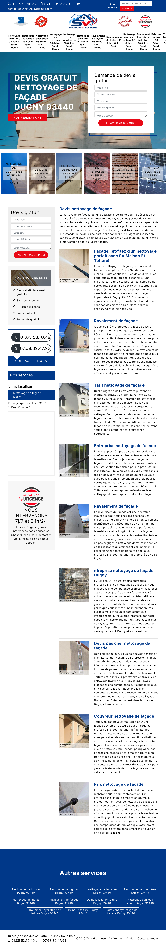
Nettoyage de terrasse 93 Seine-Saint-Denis (56, 41)
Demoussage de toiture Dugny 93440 (102, 901)
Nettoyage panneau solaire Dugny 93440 (140, 901)
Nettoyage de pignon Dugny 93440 (64, 891)
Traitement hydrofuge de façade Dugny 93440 (121, 911)
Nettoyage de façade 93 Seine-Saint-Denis (28, 41)
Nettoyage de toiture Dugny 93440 (26, 891)
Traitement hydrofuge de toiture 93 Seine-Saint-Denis (143, 41)
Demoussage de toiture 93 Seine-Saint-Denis (114, 41)
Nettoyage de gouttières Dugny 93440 (140, 891)
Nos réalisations (27, 117)
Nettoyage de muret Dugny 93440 (26, 901)
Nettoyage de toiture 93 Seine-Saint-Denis (14, 41)
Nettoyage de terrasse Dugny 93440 (102, 891)
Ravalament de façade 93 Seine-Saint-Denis (98, 41)
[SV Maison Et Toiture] (83, 21)
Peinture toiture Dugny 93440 (83, 911)
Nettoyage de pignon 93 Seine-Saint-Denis (42, 41)
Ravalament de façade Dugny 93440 (63, 901)
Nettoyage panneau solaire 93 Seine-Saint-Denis (129, 41)
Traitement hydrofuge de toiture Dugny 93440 (45, 911)
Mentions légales (124, 938)
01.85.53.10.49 (24, 4)
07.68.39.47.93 (56, 4)
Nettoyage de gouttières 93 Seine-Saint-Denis (69, 41)
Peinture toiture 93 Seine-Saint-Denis (156, 41)
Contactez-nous (147, 938)
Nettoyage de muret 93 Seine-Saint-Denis (83, 41)
